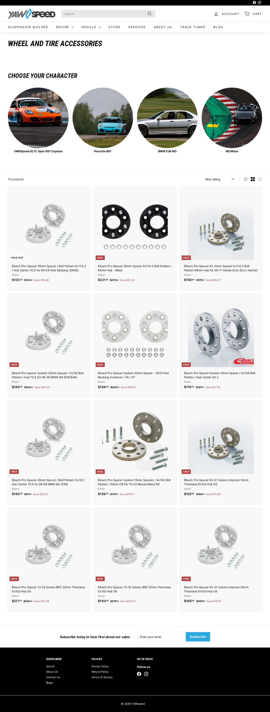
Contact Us (53, 677)
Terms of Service (102, 677)
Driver (63, 27)
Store (114, 27)
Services (137, 27)
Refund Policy (100, 671)
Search (50, 666)
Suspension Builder (28, 27)
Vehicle (89, 27)
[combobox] (108, 14)
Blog (218, 27)
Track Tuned (193, 27)
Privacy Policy (100, 666)
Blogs (49, 682)
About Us (163, 27)
